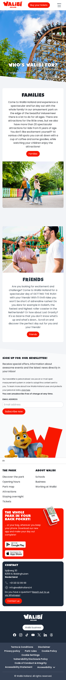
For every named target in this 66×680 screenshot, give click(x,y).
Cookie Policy (49, 651)
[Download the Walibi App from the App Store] (14, 553)
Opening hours (11, 481)
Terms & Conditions (22, 647)
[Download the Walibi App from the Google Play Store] (15, 544)
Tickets (6, 501)
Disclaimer (44, 647)
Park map (8, 486)
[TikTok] (26, 634)
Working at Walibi (45, 486)
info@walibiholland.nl (21, 587)
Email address (9, 399)
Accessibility (44, 667)
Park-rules (31, 651)
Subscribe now (14, 411)
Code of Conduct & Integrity (31, 663)
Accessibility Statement (18, 667)
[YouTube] (33, 634)
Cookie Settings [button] (30, 655)
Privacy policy (12, 651)
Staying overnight (13, 496)
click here (25, 390)
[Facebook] (14, 634)
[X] (39, 634)
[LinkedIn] (45, 634)
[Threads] (51, 634)
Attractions (9, 491)
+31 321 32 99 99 (18, 582)
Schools (40, 477)
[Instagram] (20, 634)
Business (40, 481)
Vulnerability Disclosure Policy (31, 659)
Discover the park (13, 477)
